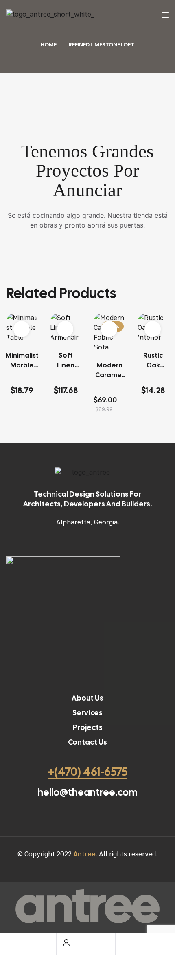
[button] (21, 329)
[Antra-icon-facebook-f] (8, 22)
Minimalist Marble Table (22, 360)
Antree (84, 854)
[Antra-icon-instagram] (23, 22)
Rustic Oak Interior (153, 360)
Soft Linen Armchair (65, 360)
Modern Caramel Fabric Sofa (109, 370)
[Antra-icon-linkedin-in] (39, 22)
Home (49, 44)
